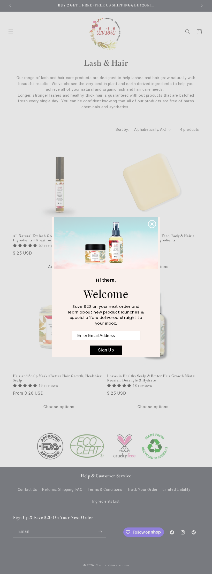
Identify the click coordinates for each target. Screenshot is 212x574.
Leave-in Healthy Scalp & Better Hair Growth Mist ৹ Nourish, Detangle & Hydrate (150, 378)
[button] (11, 31)
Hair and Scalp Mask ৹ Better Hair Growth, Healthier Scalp (57, 378)
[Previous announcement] (10, 5)
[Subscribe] (100, 532)
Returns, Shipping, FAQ (62, 489)
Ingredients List (106, 501)
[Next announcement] (202, 5)
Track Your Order (142, 489)
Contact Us (27, 489)
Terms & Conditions (105, 489)
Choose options (58, 406)
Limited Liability (176, 489)
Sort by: (122, 129)
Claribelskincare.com (112, 565)
